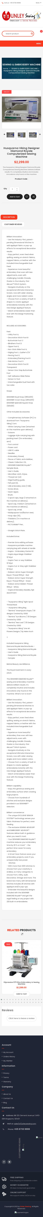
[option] (10, 135)
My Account (8, 1052)
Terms (6, 1077)
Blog (5, 1102)
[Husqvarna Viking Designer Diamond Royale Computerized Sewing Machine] (10, 135)
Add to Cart (15, 197)
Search (31, 33)
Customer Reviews (20, 1148)
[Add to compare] (33, 196)
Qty (5, 188)
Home (5, 68)
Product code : (21, 179)
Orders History (9, 1056)
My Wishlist (7, 1061)
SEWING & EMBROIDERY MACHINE (24, 68)
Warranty (7, 1081)
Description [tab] (9, 217)
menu (38, 43)
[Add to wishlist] (27, 196)
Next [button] (39, 134)
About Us (7, 1094)
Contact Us (8, 1098)
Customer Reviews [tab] (13, 224)
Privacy (6, 1073)
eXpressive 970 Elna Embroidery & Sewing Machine (21, 983)
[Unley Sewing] (21, 16)
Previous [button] (4, 134)
